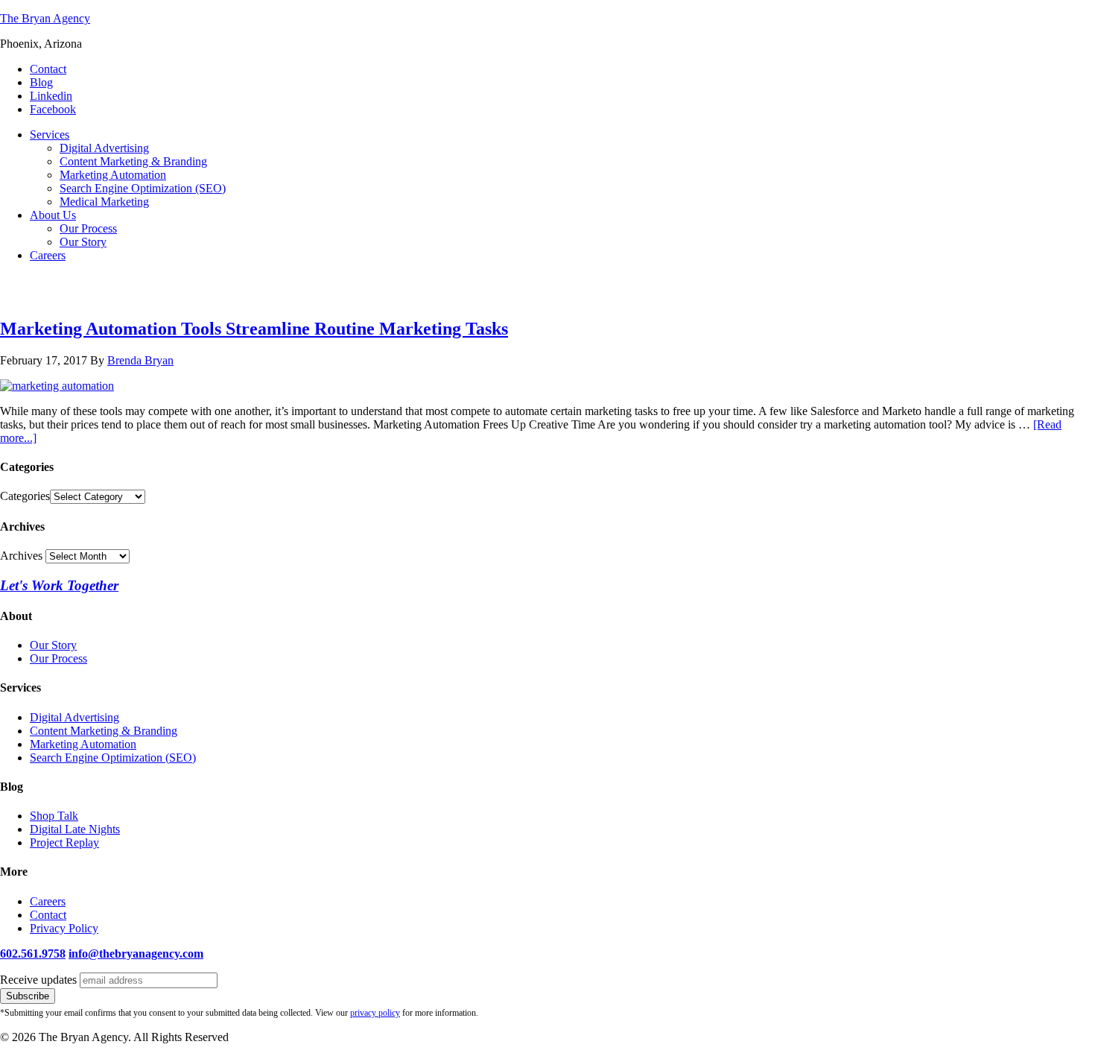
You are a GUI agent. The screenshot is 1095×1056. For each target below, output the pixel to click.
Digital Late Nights (75, 829)
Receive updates (38, 979)
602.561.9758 (33, 953)
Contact (48, 914)
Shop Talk (54, 815)
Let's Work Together (59, 585)
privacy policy (375, 1013)
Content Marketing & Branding (103, 730)
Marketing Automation (83, 744)
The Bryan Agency (45, 18)
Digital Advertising (74, 717)
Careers (48, 901)
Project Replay (64, 842)
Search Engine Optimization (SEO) (113, 757)
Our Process (58, 658)
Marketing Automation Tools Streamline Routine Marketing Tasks (254, 328)
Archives (21, 555)
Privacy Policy (64, 928)
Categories (25, 496)
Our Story (53, 645)
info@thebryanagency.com (136, 953)
